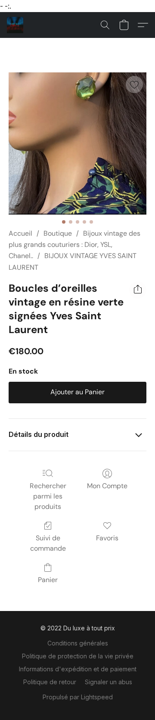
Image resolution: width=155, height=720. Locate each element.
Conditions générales (77, 643)
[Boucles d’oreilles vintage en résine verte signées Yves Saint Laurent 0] (77, 143)
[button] (15, 25)
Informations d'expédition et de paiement (77, 669)
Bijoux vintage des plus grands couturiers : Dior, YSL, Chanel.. (74, 245)
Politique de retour (49, 682)
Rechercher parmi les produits (48, 496)
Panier (48, 579)
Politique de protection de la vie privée (77, 656)
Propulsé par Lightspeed (78, 697)
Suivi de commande (48, 543)
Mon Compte (107, 485)
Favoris (107, 537)
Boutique (57, 233)
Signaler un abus (108, 682)
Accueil (20, 233)
